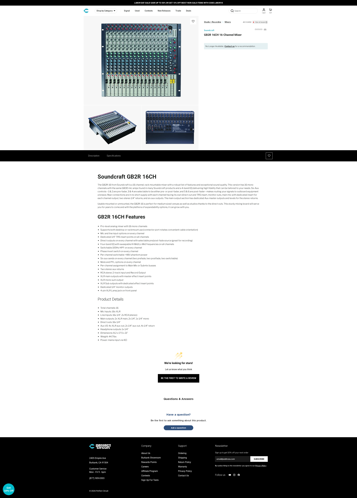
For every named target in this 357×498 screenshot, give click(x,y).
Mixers (228, 22)
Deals (188, 11)
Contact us (230, 46)
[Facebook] (239, 475)
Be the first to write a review (178, 378)
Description (93, 156)
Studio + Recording (212, 22)
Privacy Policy (260, 466)
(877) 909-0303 (96, 478)
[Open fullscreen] (88, 21)
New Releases (164, 11)
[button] (9, 489)
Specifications (114, 156)
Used (137, 11)
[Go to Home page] (86, 11)
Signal (127, 11)
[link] (260, 29)
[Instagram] (234, 475)
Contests (149, 11)
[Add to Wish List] (193, 21)
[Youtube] (230, 475)
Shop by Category (105, 11)
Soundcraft (209, 30)
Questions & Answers (178, 398)
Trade (178, 11)
